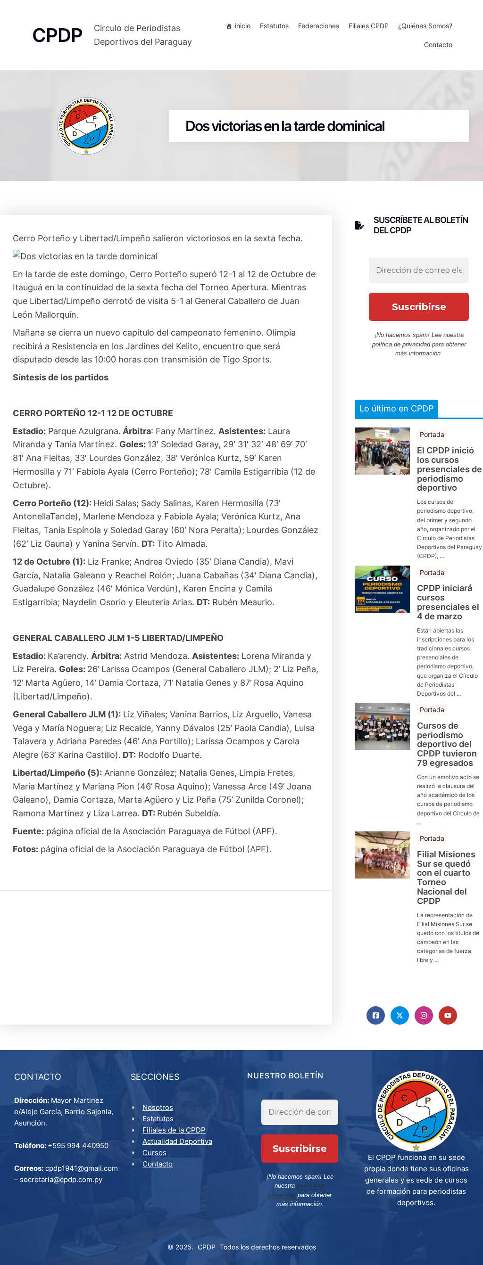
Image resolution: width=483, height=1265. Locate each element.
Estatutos (274, 26)
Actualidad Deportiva (177, 1141)
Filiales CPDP (369, 26)
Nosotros (157, 1107)
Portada (432, 434)
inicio (242, 26)
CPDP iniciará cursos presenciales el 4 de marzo (448, 602)
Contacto (438, 45)
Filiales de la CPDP (174, 1129)
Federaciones (318, 26)
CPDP (207, 1247)
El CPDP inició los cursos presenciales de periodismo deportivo (449, 469)
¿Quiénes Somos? (425, 26)
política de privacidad (401, 344)
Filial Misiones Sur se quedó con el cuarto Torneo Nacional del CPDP (446, 878)
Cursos (154, 1152)
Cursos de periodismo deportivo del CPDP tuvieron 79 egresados (447, 744)
